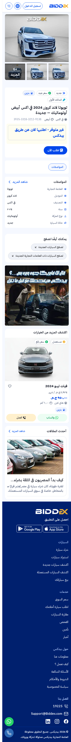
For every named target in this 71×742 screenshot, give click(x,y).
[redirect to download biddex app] (55, 528)
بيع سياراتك (61, 580)
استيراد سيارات (59, 557)
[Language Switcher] (17, 6)
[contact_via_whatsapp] (9, 721)
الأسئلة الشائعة (59, 671)
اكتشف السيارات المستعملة (52, 572)
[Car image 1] (58, 72)
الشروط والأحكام (58, 679)
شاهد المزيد (20, 182)
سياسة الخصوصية (57, 686)
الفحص (64, 622)
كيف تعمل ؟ (61, 664)
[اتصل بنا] (9, 732)
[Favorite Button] (9, 386)
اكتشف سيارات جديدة (55, 565)
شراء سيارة (62, 549)
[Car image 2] (37, 72)
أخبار (65, 637)
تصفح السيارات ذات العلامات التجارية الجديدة (39, 256)
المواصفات (57, 167)
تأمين (65, 629)
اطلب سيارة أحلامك (56, 607)
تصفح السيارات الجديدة (50, 247)
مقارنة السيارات (59, 614)
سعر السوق (61, 599)
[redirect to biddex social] (66, 721)
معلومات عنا (61, 656)
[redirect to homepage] (58, 6)
